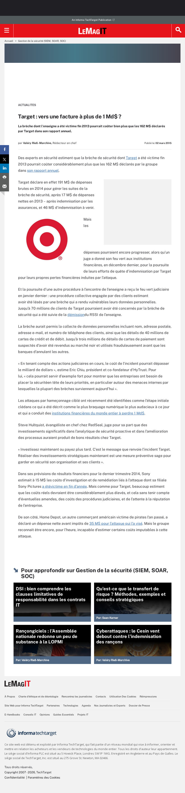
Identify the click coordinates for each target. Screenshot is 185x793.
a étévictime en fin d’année (64, 486)
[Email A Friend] (4, 186)
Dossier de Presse (139, 705)
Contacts (101, 696)
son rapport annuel (43, 170)
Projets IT (82, 714)
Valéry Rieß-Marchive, (37, 143)
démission (75, 315)
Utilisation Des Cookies (122, 696)
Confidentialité (15, 777)
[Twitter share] (4, 159)
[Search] (178, 31)
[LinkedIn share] (4, 168)
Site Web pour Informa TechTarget (24, 705)
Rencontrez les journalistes (77, 696)
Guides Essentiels (63, 714)
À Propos (10, 696)
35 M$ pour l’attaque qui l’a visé (115, 523)
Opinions (45, 714)
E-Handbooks (12, 714)
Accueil (9, 41)
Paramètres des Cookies (44, 777)
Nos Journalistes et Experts (109, 705)
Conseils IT (29, 714)
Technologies (70, 705)
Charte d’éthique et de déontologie (38, 696)
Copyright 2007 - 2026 (20, 772)
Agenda (86, 705)
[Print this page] (4, 177)
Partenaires (53, 705)
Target (131, 158)
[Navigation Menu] (7, 31)
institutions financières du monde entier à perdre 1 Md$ (98, 413)
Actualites (27, 105)
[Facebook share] (4, 149)
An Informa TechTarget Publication (91, 20)
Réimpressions (148, 696)
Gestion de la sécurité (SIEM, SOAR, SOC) (42, 41)
